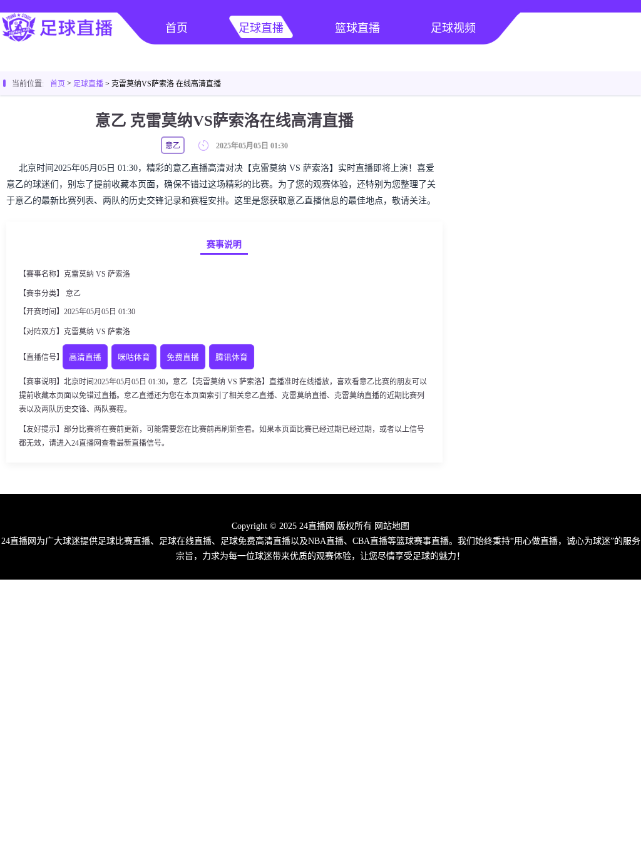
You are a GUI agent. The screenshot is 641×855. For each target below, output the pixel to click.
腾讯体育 (232, 357)
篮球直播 (357, 28)
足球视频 (453, 28)
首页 (176, 28)
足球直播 (261, 28)
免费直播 (183, 357)
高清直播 (85, 357)
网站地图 (391, 526)
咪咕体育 (134, 357)
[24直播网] (57, 41)
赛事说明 (224, 244)
